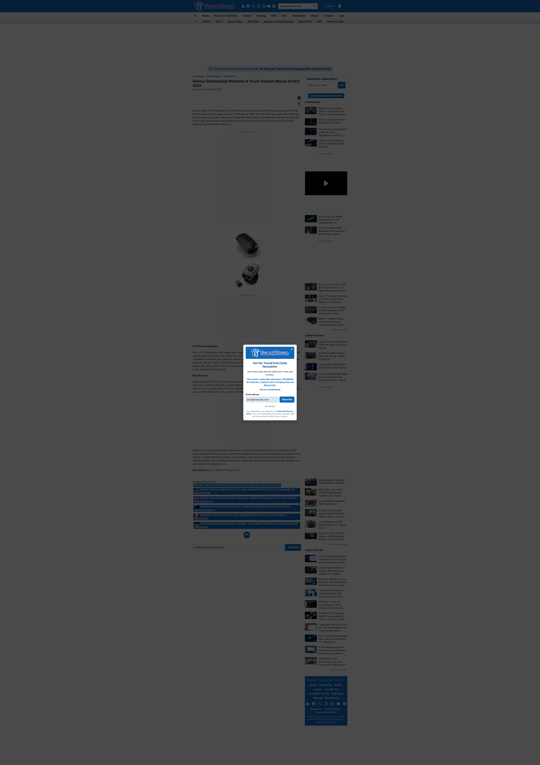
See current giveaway (270, 389)
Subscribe (287, 399)
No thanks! (270, 406)
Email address (252, 394)
